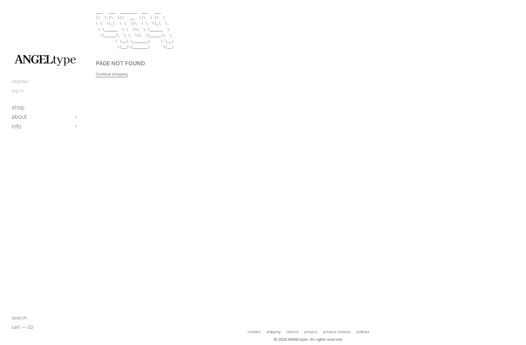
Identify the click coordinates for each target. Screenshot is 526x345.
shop (18, 107)
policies (362, 331)
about (19, 116)
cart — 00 (22, 327)
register (20, 81)
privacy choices (337, 331)
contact (254, 331)
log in (18, 90)
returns (292, 331)
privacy (310, 331)
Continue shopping (112, 74)
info (16, 126)
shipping (273, 331)
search (19, 317)
